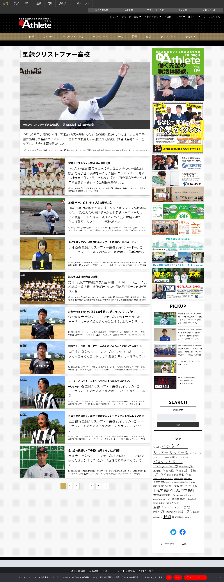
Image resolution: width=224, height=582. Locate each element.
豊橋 (38, 3)
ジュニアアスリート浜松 (164, 457)
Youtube (157, 447)
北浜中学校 (159, 474)
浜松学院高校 (162, 490)
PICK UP (113, 17)
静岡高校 (188, 517)
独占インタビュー (191, 495)
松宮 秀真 (192, 482)
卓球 (120, 36)
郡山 (27, 3)
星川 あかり (188, 478)
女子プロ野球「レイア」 (163, 478)
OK (168, 577)
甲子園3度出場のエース (162, 499)
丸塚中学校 (189, 470)
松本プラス (83, 3)
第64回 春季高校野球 (161, 503)
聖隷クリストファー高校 (171, 507)
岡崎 (50, 3)
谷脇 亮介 (196, 512)
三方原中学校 (160, 470)
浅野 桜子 (156, 486)
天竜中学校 (185, 474)
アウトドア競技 (130, 17)
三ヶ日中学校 (186, 466)
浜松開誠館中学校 (164, 495)
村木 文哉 (169, 482)
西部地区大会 (171, 511)
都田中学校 (157, 517)
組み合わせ (174, 503)
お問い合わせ (209, 10)
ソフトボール (168, 36)
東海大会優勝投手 (181, 482)
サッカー (48, 36)
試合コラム (185, 511)
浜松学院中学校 (188, 485)
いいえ (178, 577)
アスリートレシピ (155, 10)
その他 (167, 17)
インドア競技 (151, 17)
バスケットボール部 (165, 466)
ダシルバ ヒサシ (182, 457)
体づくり (193, 17)
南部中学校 (172, 474)
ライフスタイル (211, 17)
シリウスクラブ (195, 453)
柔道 (134, 36)
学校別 (178, 17)
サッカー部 (178, 452)
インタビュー (175, 446)
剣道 (148, 36)
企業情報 (182, 10)
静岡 (5, 3)
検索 (178, 424)
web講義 (128, 10)
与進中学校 (175, 470)
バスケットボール (73, 36)
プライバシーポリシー (195, 577)
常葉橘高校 (178, 478)
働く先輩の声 (101, 10)
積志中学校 (178, 499)
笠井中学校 (191, 499)
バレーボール (100, 36)
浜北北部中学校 (170, 485)
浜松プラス (65, 3)
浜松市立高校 (183, 490)
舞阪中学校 (159, 511)
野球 (31, 36)
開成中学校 (178, 517)
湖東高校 (179, 495)
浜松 (16, 3)
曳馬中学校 (159, 481)
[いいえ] (220, 577)
